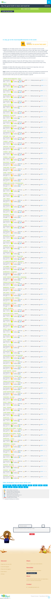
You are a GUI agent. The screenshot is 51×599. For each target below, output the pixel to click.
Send (32, 534)
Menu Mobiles (49, 2)
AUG (5, 487)
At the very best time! (7, 11)
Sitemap (2, 574)
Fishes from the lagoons (6, 569)
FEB (19, 485)
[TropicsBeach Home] (6, 595)
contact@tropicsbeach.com (33, 587)
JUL (45, 485)
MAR (25, 485)
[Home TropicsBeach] (6, 2)
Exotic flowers (4, 571)
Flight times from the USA (6, 564)
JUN (40, 485)
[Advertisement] (25, 24)
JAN (14, 485)
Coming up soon (32, 573)
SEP (10, 487)
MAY (35, 485)
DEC (26, 487)
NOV (21, 487)
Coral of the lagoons (5, 566)
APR (30, 485)
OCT (15, 487)
